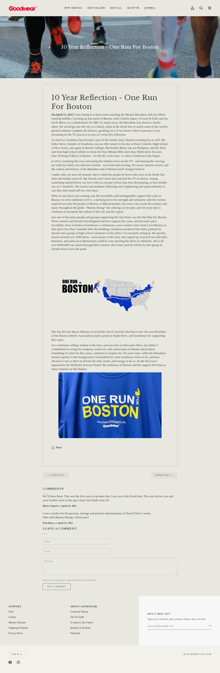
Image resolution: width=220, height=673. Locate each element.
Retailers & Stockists (80, 628)
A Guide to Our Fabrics (81, 622)
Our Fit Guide (77, 617)
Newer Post (164, 475)
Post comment (56, 586)
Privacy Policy (16, 633)
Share (59, 447)
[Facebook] (10, 662)
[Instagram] (18, 662)
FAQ (11, 611)
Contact (12, 617)
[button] (115, 8)
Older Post (55, 475)
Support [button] (15, 606)
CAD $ (15, 654)
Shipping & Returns (18, 628)
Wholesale (75, 633)
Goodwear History (79, 611)
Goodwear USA (195, 654)
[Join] (208, 626)
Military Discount (17, 622)
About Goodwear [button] (83, 606)
